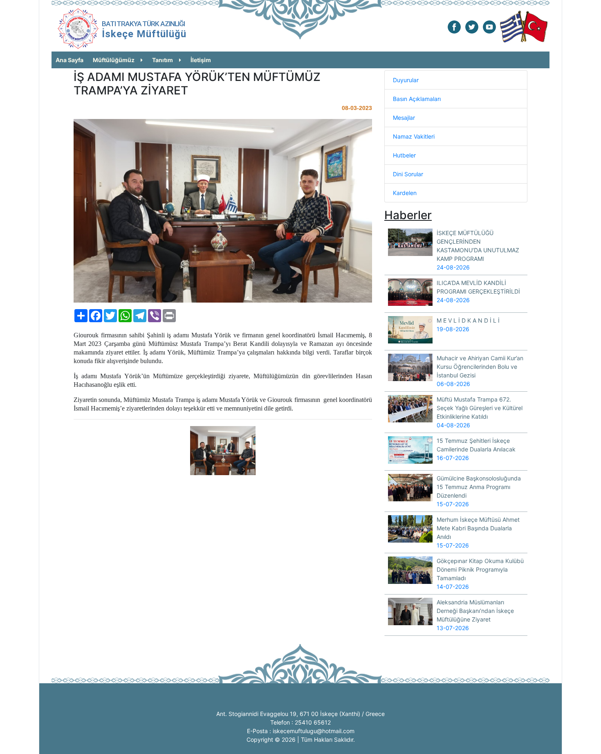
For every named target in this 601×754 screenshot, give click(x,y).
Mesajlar (404, 117)
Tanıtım (162, 59)
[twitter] (472, 26)
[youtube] (489, 26)
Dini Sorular (408, 174)
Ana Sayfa (69, 59)
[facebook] (454, 26)
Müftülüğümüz (114, 59)
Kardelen (405, 192)
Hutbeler (404, 155)
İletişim (201, 59)
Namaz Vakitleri (414, 136)
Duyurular (406, 79)
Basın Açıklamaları (417, 98)
